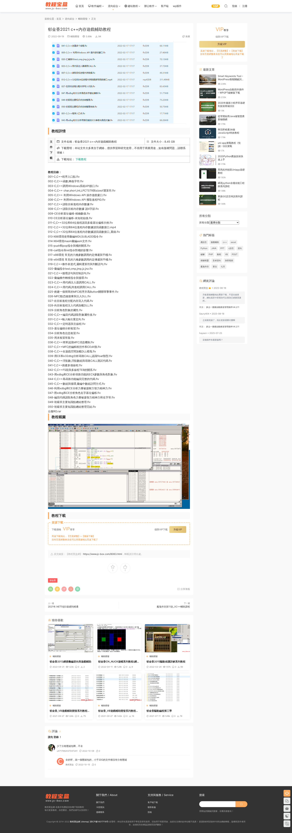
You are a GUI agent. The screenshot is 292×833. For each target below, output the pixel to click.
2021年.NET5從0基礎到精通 (63, 606)
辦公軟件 (149, 6)
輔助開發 (74, 36)
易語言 (204, 242)
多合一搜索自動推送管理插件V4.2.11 (222, 307)
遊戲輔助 (215, 242)
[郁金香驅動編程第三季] (167, 687)
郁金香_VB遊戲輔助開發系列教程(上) (117, 711)
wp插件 (177, 6)
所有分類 (204, 222)
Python (204, 248)
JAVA (213, 248)
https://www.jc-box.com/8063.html (102, 554)
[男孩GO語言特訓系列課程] (207, 200)
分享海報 (185, 589)
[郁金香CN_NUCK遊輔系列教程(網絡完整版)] (119, 638)
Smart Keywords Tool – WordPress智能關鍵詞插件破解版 (231, 79)
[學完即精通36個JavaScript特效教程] (207, 133)
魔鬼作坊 (205, 266)
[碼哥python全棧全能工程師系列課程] (207, 186)
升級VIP (178, 529)
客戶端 (164, 6)
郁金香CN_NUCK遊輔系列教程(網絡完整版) (118, 661)
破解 (203, 254)
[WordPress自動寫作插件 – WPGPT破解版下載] (207, 93)
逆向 (240, 248)
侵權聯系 (100, 812)
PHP (211, 254)
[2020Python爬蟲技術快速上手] (207, 160)
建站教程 (132, 6)
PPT (222, 248)
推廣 (188, 36)
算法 (215, 266)
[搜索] (226, 5)
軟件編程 (96, 6)
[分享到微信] (50, 589)
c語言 (231, 248)
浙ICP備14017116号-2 (100, 821)
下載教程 (81, 159)
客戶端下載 (153, 802)
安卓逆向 (217, 260)
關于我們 (100, 802)
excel (233, 242)
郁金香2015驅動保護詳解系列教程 (166, 661)
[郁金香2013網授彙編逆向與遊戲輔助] (70, 638)
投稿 (150, 812)
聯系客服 (152, 807)
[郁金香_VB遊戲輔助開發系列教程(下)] (70, 687)
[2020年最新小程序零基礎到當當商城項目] (207, 106)
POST (234, 254)
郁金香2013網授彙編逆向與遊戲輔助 (70, 661)
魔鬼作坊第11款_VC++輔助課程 (173, 606)
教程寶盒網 (56, 6)
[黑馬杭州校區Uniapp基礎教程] (207, 173)
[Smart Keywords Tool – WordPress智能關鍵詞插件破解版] (207, 79)
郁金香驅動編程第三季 (159, 710)
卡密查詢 (100, 807)
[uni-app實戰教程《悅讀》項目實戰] (207, 146)
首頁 (81, 6)
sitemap (85, 821)
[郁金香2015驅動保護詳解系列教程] (167, 638)
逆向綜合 (113, 6)
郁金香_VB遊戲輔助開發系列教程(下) (68, 711)
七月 (223, 266)
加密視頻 (229, 260)
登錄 (56, 737)
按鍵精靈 (205, 260)
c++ (225, 242)
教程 (219, 254)
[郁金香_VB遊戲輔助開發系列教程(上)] (119, 687)
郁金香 (53, 580)
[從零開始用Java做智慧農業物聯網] (207, 120)
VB (226, 254)
